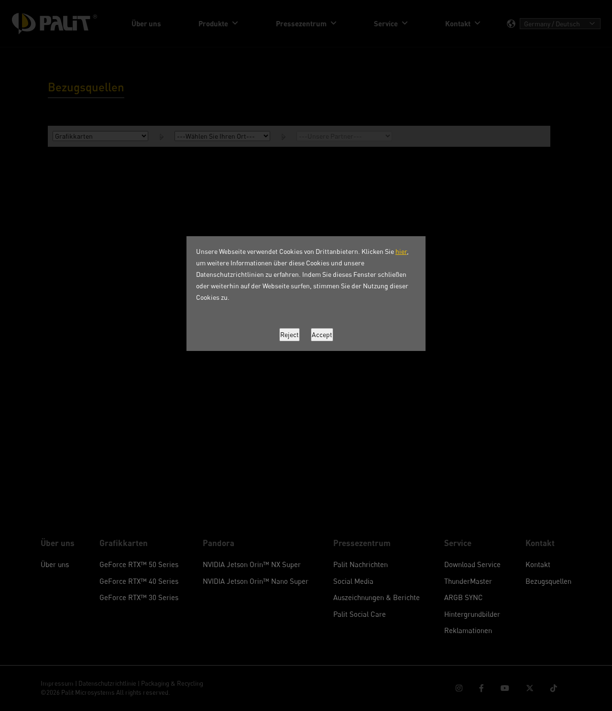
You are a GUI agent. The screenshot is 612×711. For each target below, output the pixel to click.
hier (401, 251)
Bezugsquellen (548, 581)
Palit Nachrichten (360, 564)
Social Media (353, 581)
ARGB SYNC (463, 597)
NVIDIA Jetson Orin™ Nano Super (255, 581)
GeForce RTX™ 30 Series (138, 597)
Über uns (55, 564)
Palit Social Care (359, 614)
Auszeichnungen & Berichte (376, 597)
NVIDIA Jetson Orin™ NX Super (252, 564)
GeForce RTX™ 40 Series (138, 581)
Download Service (472, 564)
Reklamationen (468, 630)
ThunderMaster (468, 581)
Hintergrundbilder (472, 614)
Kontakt (537, 564)
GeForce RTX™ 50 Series (138, 564)
